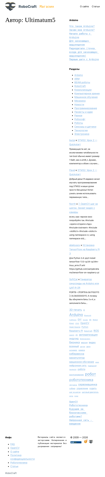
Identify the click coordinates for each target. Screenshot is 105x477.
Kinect (71, 323)
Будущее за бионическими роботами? (78, 413)
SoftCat (73, 279)
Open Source (74, 327)
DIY (80, 319)
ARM (77, 78)
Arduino (78, 75)
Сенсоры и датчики (85, 126)
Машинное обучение (86, 97)
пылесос (72, 369)
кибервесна (76, 353)
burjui (72, 140)
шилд (71, 396)
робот (90, 374)
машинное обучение (81, 361)
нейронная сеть (78, 365)
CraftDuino (72, 320)
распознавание (76, 374)
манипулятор (77, 357)
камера (81, 350)
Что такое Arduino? (82, 26)
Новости (79, 104)
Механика (80, 100)
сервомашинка (87, 384)
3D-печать (75, 309)
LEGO (77, 323)
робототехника (81, 380)
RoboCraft (28, 6)
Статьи (14, 466)
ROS (96, 330)
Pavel (72, 170)
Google (85, 320)
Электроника (81, 134)
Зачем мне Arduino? (82, 30)
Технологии (81, 130)
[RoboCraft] (91, 442)
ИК (77, 335)
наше (97, 362)
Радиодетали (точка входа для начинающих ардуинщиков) (84, 52)
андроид (74, 338)
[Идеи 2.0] (85, 442)
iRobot (95, 320)
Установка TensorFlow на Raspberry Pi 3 (84, 249)
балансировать (85, 339)
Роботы (78, 123)
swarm (71, 335)
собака (72, 388)
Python (85, 327)
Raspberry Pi (76, 330)
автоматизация (88, 334)
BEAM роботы (82, 82)
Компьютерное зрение (87, 93)
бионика (74, 342)
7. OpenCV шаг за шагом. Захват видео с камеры (83, 207)
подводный (92, 366)
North (72, 203)
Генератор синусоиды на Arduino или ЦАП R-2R (84, 283)
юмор (76, 396)
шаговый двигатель (90, 392)
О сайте (14, 451)
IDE (90, 320)
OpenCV (84, 323)
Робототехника (78, 405)
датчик (82, 346)
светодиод (73, 385)
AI (84, 310)
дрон (88, 346)
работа (81, 369)
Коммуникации (83, 89)
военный (74, 346)
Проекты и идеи (83, 112)
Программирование (85, 108)
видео (92, 342)
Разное (78, 115)
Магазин (47, 6)
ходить (93, 388)
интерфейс (73, 350)
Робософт (79, 119)
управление (82, 388)
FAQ (12, 444)
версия (84, 342)
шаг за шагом (75, 392)
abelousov (74, 245)
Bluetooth (87, 315)
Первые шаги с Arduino (84, 59)
